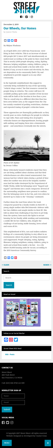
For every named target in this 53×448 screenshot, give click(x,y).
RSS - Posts (9, 354)
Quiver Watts (11, 32)
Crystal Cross (41, 436)
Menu (6, 443)
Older (6, 265)
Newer (46, 265)
